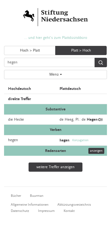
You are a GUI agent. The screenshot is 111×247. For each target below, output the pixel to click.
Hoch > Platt (30, 50)
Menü (54, 74)
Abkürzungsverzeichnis (74, 205)
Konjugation (80, 140)
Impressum (46, 211)
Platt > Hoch (81, 50)
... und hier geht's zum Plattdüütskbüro (55, 38)
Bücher (16, 196)
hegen (13, 140)
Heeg (69, 119)
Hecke (19, 119)
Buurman (36, 196)
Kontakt (69, 211)
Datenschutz (20, 211)
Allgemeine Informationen (29, 205)
